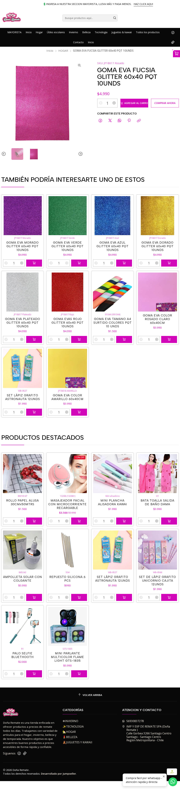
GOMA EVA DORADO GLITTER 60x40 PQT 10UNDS (157, 246)
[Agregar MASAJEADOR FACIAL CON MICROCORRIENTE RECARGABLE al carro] (79, 521)
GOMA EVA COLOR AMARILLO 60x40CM (67, 397)
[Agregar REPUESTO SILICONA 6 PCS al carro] (79, 597)
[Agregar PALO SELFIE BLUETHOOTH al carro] (34, 673)
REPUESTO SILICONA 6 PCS (67, 578)
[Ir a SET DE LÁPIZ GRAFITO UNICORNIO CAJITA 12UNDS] (157, 550)
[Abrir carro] (176, 53)
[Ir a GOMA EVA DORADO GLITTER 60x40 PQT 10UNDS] (157, 215)
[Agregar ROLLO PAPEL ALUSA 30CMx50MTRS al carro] (34, 521)
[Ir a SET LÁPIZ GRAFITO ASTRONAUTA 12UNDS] (22, 368)
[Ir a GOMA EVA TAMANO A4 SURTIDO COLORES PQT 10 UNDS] (112, 292)
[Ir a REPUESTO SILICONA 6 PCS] (67, 550)
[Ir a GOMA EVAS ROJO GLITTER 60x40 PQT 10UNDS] (67, 292)
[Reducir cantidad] (100, 103)
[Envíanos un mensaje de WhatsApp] (172, 781)
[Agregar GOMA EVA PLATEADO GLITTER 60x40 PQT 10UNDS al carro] (34, 339)
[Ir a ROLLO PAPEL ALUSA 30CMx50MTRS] (22, 473)
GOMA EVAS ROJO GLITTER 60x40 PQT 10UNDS (67, 322)
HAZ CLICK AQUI (135, 4)
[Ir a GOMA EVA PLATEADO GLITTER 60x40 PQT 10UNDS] (22, 292)
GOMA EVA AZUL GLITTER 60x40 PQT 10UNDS (112, 246)
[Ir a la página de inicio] (11, 18)
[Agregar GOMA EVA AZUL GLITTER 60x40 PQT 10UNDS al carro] (124, 263)
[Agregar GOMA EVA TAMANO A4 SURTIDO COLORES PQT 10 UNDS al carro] (124, 339)
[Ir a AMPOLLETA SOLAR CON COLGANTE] (22, 550)
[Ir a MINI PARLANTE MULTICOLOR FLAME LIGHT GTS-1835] (67, 626)
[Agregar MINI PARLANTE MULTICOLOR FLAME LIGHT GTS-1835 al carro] (79, 673)
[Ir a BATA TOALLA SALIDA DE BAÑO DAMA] (157, 473)
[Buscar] (115, 17)
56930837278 (135, 721)
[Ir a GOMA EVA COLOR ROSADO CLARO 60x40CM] (157, 292)
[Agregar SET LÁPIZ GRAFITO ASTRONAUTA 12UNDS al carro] (34, 412)
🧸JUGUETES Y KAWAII (77, 742)
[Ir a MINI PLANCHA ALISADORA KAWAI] (112, 473)
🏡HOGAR (69, 732)
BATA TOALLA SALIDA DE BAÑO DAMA (157, 502)
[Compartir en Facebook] (100, 120)
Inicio (49, 50)
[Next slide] (80, 154)
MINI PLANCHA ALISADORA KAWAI (112, 502)
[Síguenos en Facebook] (173, 32)
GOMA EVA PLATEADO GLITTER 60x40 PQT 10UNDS (22, 322)
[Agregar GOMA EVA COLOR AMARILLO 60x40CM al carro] (79, 412)
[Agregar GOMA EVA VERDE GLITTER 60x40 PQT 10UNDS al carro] (79, 263)
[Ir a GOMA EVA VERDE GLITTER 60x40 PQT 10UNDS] (67, 215)
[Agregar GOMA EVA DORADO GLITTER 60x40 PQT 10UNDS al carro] (169, 263)
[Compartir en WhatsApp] (119, 120)
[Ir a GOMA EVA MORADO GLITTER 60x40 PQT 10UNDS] (22, 215)
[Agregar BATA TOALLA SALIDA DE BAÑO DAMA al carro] (169, 521)
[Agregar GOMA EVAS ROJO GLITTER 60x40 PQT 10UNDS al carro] (79, 339)
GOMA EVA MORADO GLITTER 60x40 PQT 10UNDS (22, 246)
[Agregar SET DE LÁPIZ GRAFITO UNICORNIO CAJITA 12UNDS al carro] (169, 597)
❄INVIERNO (70, 721)
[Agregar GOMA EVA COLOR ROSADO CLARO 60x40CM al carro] (169, 339)
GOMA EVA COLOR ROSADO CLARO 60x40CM (157, 319)
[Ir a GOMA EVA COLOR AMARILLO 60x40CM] (67, 368)
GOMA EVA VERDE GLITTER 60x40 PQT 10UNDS (67, 246)
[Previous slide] (4, 154)
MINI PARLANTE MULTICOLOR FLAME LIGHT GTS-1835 (67, 657)
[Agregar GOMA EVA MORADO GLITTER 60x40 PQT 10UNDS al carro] (34, 263)
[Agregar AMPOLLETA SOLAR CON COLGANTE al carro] (34, 597)
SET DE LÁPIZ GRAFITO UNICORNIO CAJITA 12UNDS (157, 580)
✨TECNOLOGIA (73, 726)
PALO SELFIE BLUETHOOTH (22, 655)
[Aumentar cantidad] (114, 103)
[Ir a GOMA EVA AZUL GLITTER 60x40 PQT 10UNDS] (112, 215)
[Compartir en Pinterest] (129, 120)
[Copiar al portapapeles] (139, 120)
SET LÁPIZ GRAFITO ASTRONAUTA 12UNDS (22, 397)
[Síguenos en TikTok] (173, 42)
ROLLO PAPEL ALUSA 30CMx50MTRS (22, 502)
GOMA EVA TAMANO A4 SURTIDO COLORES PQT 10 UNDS (113, 322)
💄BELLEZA (70, 737)
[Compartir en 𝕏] (110, 120)
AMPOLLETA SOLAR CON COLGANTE (22, 578)
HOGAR (63, 50)
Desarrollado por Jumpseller (58, 773)
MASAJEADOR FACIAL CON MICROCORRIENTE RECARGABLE (67, 504)
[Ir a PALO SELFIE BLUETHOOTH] (22, 626)
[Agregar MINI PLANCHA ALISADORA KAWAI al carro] (124, 521)
